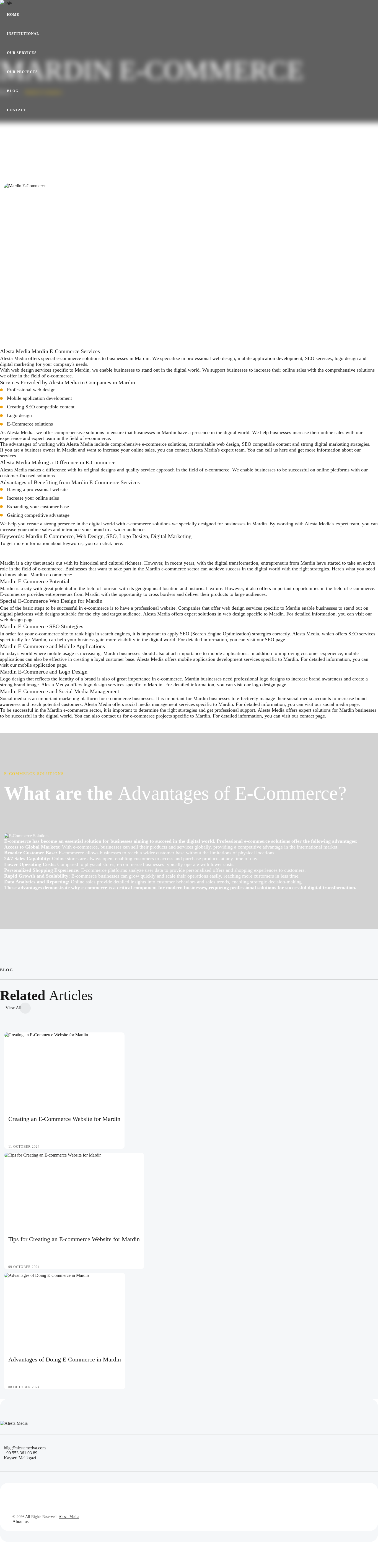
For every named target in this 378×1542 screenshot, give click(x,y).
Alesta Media (69, 1517)
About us (20, 1521)
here (283, 450)
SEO (269, 639)
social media (335, 704)
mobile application (36, 665)
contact (307, 716)
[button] (23, 33)
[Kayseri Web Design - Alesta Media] (14, 2)
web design (11, 619)
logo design (263, 684)
